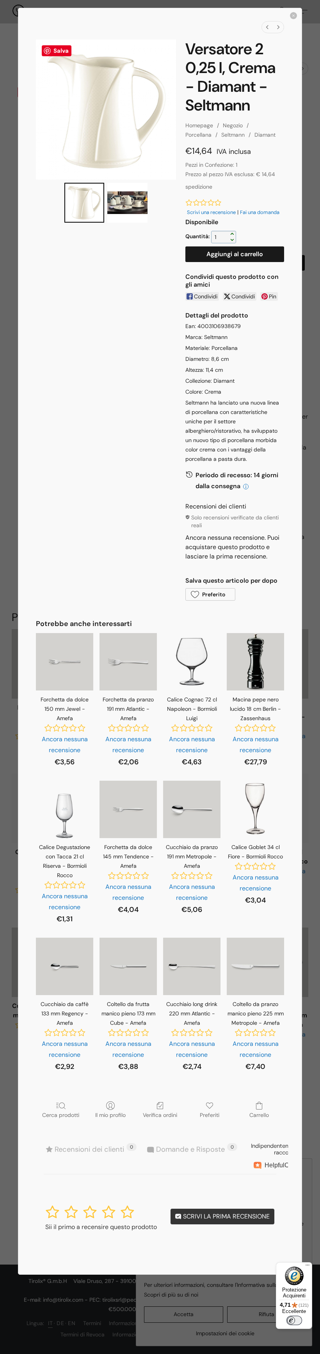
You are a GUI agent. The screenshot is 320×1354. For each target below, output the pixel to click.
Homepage (199, 125)
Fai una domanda (259, 212)
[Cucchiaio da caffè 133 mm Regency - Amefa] (64, 966)
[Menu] (307, 1267)
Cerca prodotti (60, 1115)
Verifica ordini (160, 1115)
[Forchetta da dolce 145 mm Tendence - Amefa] (128, 809)
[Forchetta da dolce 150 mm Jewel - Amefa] (64, 661)
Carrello (259, 1115)
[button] (210, 594)
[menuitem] (267, 27)
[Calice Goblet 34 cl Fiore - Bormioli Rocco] (255, 809)
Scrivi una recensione (211, 212)
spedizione (198, 186)
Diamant (265, 134)
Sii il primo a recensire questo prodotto (101, 1227)
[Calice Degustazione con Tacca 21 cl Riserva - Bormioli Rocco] (64, 809)
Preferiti (209, 1115)
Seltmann (233, 134)
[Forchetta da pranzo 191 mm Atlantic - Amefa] (128, 661)
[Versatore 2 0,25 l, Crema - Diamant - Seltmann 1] (127, 203)
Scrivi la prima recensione (225, 1216)
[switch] (294, 1320)
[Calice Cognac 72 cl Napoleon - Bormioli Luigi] (191, 661)
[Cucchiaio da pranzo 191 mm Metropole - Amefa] (191, 809)
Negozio (233, 125)
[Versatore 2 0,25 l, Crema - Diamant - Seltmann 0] (84, 203)
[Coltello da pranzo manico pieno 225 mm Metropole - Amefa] (255, 966)
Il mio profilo (110, 1115)
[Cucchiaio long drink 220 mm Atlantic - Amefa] (191, 966)
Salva (61, 51)
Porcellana (198, 134)
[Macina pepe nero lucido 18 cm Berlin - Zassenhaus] (255, 661)
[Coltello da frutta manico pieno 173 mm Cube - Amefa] (128, 966)
